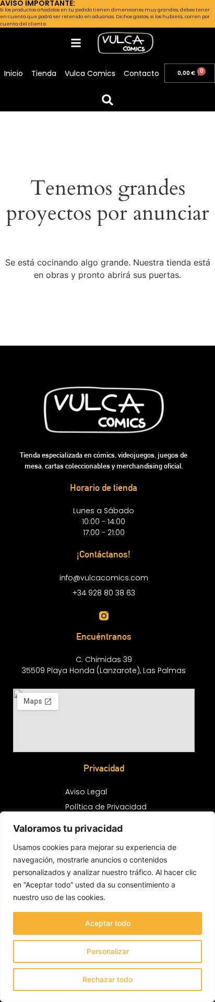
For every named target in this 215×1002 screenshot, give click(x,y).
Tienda (43, 73)
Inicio (13, 73)
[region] (107, 906)
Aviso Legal (86, 792)
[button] (108, 99)
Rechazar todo (107, 979)
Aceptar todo (107, 923)
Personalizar (108, 951)
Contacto (141, 73)
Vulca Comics (90, 73)
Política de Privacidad (106, 807)
